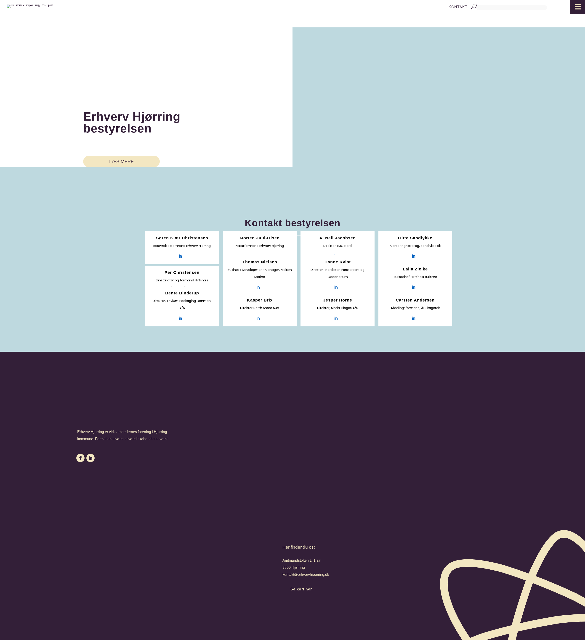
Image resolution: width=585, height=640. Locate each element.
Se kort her (301, 589)
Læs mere (121, 161)
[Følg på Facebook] (80, 458)
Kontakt (458, 7)
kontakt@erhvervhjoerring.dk (305, 575)
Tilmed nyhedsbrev (322, 607)
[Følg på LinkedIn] (90, 458)
